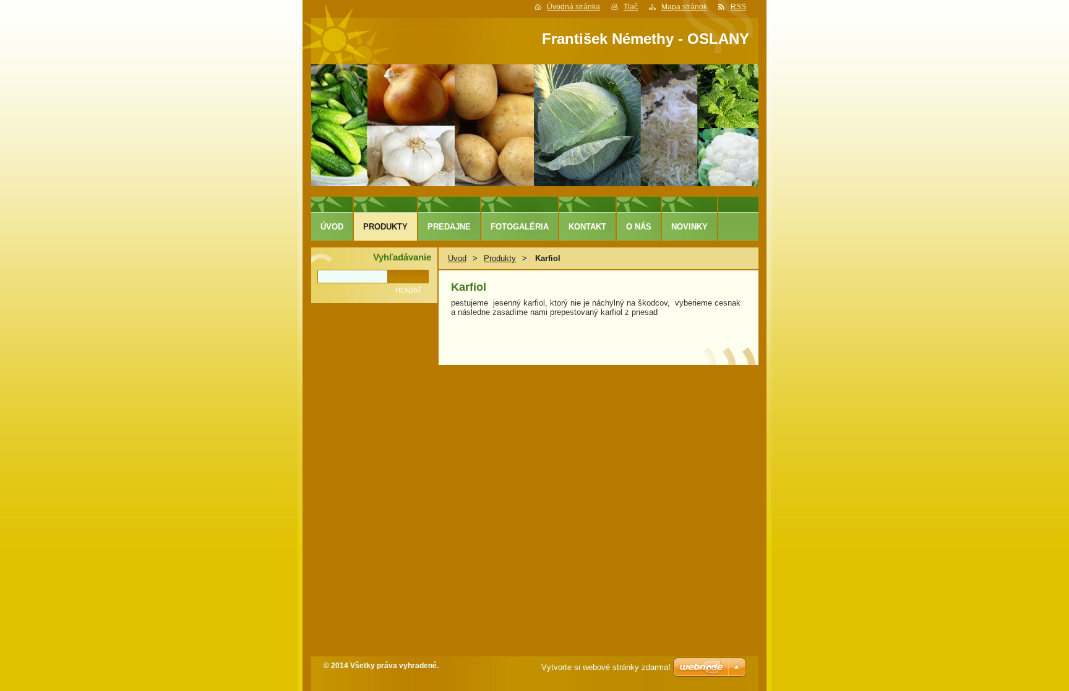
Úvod (457, 258)
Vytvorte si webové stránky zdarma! (606, 667)
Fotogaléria (520, 226)
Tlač (631, 7)
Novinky (689, 226)
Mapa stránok (684, 7)
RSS (738, 7)
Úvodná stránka (573, 7)
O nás (638, 226)
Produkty (500, 258)
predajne (449, 226)
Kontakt (587, 226)
